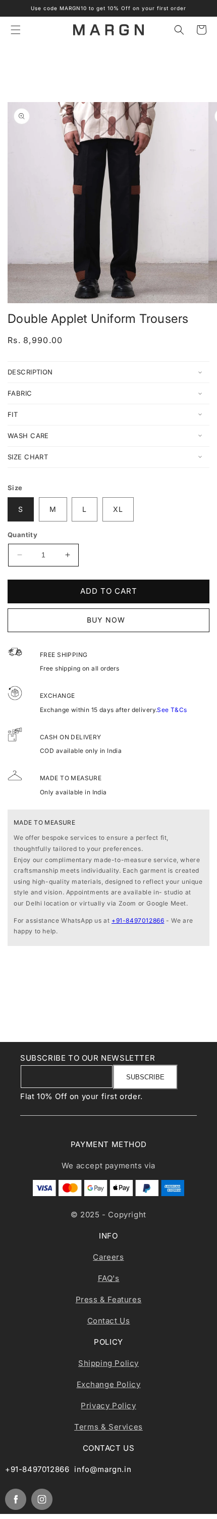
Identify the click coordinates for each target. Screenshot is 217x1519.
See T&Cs (172, 710)
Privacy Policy (108, 1405)
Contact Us (108, 1320)
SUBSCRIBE (145, 1077)
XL (118, 509)
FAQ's (109, 1278)
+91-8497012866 (138, 920)
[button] (16, 30)
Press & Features (109, 1299)
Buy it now (108, 620)
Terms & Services (108, 1427)
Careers (108, 1257)
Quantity (22, 535)
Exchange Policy (109, 1384)
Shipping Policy (108, 1363)
